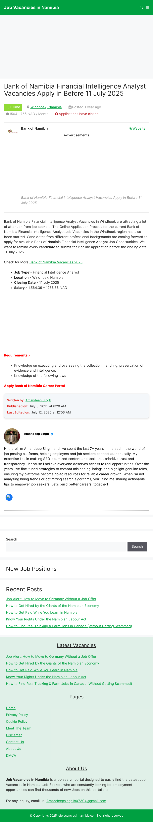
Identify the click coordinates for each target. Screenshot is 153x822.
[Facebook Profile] (9, 497)
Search (11, 539)
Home (11, 708)
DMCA (11, 755)
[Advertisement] (76, 166)
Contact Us (15, 742)
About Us (13, 749)
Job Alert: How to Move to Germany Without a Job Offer (51, 599)
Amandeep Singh (38, 400)
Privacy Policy (17, 715)
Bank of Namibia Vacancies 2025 (55, 262)
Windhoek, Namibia (46, 107)
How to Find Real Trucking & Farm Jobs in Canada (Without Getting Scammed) (69, 626)
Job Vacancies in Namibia (31, 7)
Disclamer (14, 735)
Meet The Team (18, 728)
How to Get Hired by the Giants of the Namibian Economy (52, 606)
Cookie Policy (16, 722)
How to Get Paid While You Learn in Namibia (41, 612)
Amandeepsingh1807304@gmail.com (76, 801)
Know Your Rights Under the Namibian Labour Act (46, 619)
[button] (141, 7)
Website (138, 128)
